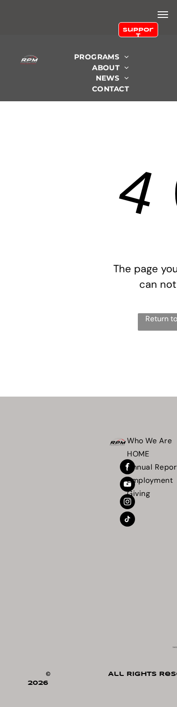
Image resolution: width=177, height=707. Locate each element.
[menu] (162, 14)
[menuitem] (101, 57)
